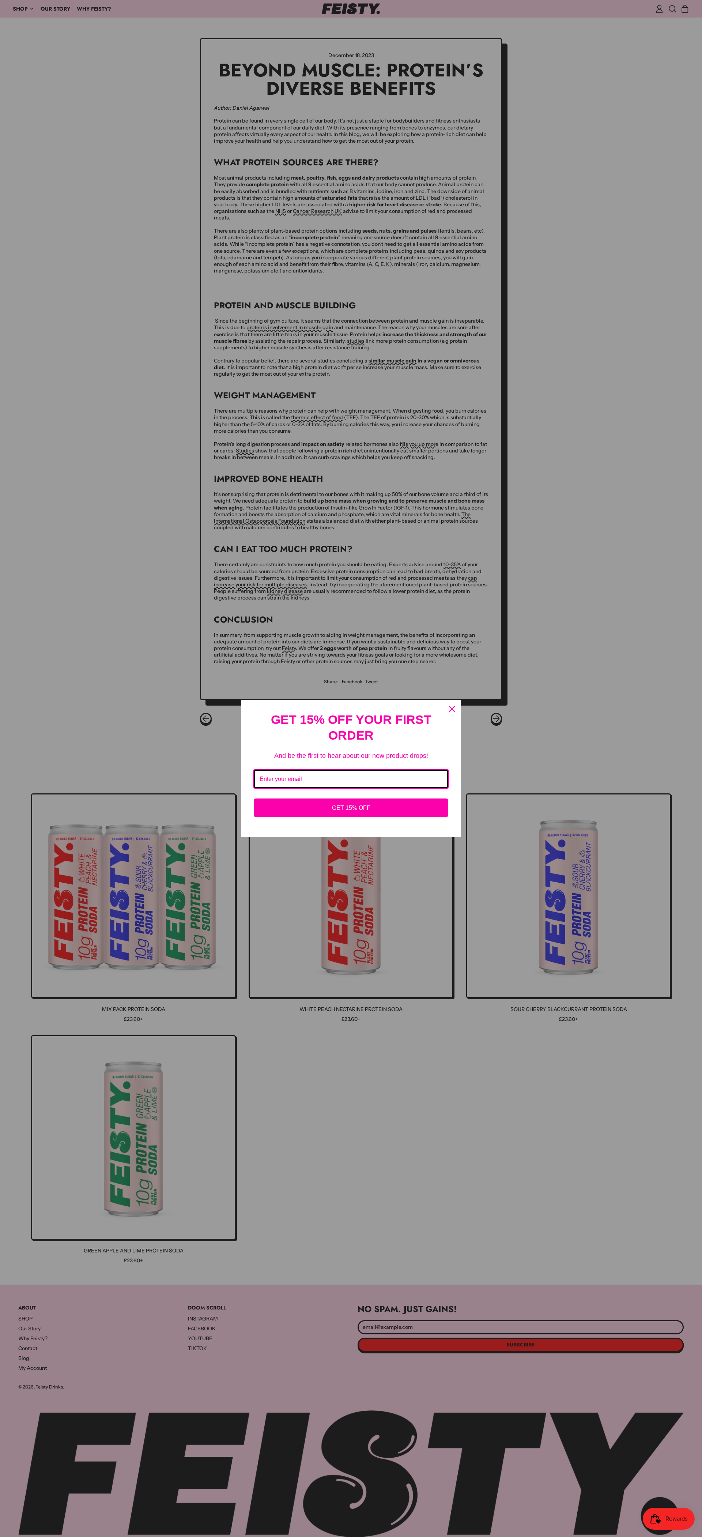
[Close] (452, 709)
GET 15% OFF (351, 808)
